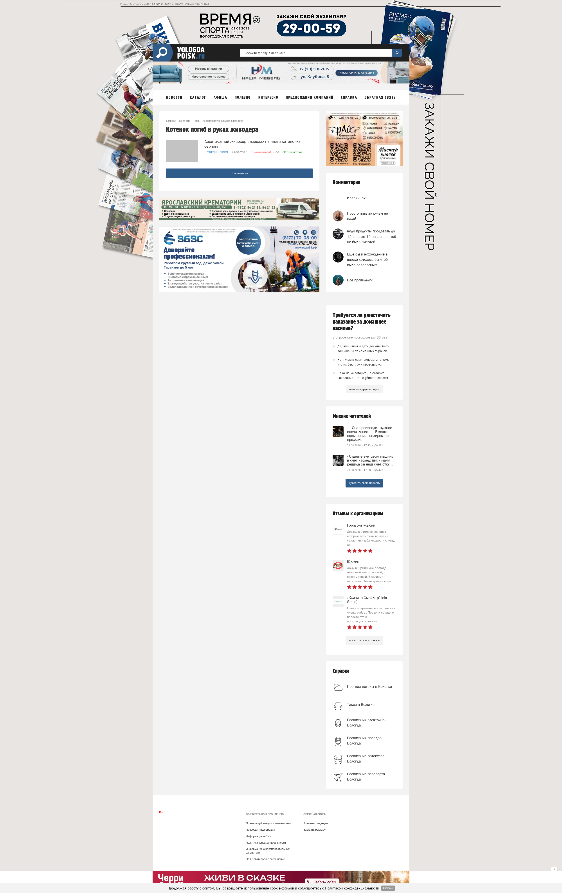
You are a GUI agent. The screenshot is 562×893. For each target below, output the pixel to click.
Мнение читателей (352, 416)
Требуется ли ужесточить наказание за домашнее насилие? (362, 322)
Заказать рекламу (314, 829)
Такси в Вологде (361, 704)
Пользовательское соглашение (265, 859)
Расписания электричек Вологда (367, 722)
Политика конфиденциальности (266, 842)
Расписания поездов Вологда (364, 740)
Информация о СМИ (259, 836)
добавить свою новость (364, 483)
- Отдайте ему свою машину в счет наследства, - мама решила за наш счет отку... (370, 460)
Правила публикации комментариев (268, 823)
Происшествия (216, 152)
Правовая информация (260, 829)
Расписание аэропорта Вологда (366, 776)
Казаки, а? (356, 198)
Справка (341, 671)
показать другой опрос (364, 389)
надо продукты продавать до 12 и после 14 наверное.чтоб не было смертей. (371, 236)
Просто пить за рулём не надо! (367, 216)
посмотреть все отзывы (364, 640)
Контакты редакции (315, 823)
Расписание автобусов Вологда (365, 758)
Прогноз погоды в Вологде (369, 686)
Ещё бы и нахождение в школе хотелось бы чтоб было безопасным (367, 259)
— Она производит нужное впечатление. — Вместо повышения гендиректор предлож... (369, 434)
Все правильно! (360, 280)
